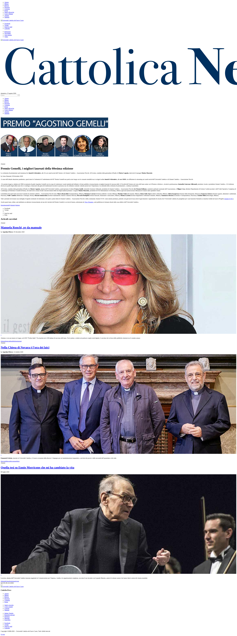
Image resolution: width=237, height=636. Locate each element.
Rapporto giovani (9, 615)
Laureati (6, 608)
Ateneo (6, 2)
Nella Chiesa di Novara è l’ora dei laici (25, 347)
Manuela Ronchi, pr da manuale (21, 227)
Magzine (7, 618)
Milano (6, 4)
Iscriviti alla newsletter (7, 583)
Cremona (7, 9)
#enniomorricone (14, 581)
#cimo (7, 581)
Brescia (6, 5)
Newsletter (7, 33)
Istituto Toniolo (8, 613)
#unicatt (7, 341)
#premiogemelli (5, 205)
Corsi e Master (8, 14)
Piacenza (7, 7)
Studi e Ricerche (9, 12)
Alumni (6, 15)
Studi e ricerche (9, 605)
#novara (3, 461)
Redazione (7, 31)
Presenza (7, 616)
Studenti (6, 17)
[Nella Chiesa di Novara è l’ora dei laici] (118, 453)
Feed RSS (7, 620)
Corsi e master (8, 607)
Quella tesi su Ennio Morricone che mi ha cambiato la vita (37, 467)
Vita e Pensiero (89, 202)
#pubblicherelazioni (16, 341)
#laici (18, 461)
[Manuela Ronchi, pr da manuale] (118, 333)
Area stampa (8, 35)
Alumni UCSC (228, 199)
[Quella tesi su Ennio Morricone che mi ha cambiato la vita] (118, 573)
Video (6, 36)
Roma (6, 10)
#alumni (12, 205)
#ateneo (17, 205)
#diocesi (7, 461)
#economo (13, 461)
